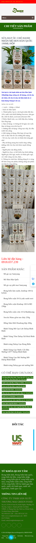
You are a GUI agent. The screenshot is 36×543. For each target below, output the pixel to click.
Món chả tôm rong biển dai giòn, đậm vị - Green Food (17, 393)
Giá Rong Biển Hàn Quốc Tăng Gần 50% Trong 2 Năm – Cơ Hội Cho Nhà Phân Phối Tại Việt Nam (17, 378)
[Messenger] (33, 284)
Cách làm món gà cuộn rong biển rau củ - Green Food (17, 400)
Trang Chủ (5, 536)
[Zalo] (33, 278)
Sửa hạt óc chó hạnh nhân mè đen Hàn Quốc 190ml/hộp (17, 41)
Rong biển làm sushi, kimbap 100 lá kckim (17, 292)
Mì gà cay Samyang (11, 274)
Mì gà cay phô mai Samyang (15, 285)
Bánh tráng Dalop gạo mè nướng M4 (18, 365)
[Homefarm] (17, 442)
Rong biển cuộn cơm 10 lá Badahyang (18, 312)
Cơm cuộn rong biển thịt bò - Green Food (13, 403)
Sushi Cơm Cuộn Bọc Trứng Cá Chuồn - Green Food (17, 382)
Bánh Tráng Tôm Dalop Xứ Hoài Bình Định (18, 337)
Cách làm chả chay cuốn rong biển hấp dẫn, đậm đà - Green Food (17, 407)
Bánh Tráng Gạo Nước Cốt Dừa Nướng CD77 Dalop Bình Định (15, 351)
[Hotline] (33, 267)
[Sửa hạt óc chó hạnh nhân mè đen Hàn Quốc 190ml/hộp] (18, 67)
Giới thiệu (20, 536)
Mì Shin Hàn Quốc (11, 279)
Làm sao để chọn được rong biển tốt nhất (13, 386)
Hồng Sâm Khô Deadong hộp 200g (17, 323)
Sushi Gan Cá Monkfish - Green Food (12, 396)
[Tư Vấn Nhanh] (33, 273)
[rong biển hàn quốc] (18, 9)
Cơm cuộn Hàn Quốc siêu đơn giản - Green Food (15, 412)
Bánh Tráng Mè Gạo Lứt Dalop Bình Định (17, 330)
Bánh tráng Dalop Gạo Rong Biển (17, 344)
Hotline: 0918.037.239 (7, 1)
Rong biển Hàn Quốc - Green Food (12, 389)
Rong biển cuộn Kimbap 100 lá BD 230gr (17, 305)
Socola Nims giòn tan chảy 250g (16, 317)
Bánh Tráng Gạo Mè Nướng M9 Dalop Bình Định (15, 358)
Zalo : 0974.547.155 (18, 1)
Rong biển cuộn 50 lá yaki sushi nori (18, 298)
